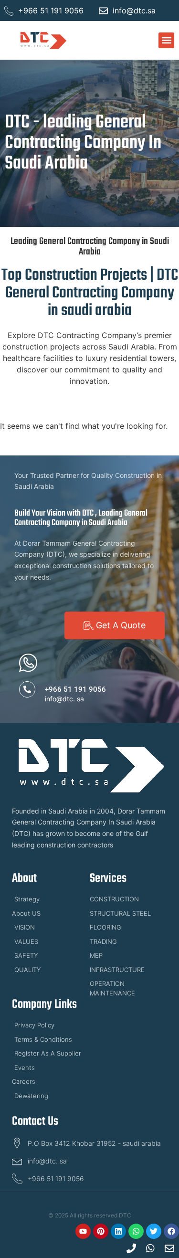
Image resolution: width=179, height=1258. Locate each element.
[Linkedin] (118, 1231)
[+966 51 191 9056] (27, 689)
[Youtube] (83, 1231)
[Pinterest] (100, 1231)
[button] (166, 40)
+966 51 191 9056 (75, 689)
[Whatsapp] (136, 1231)
